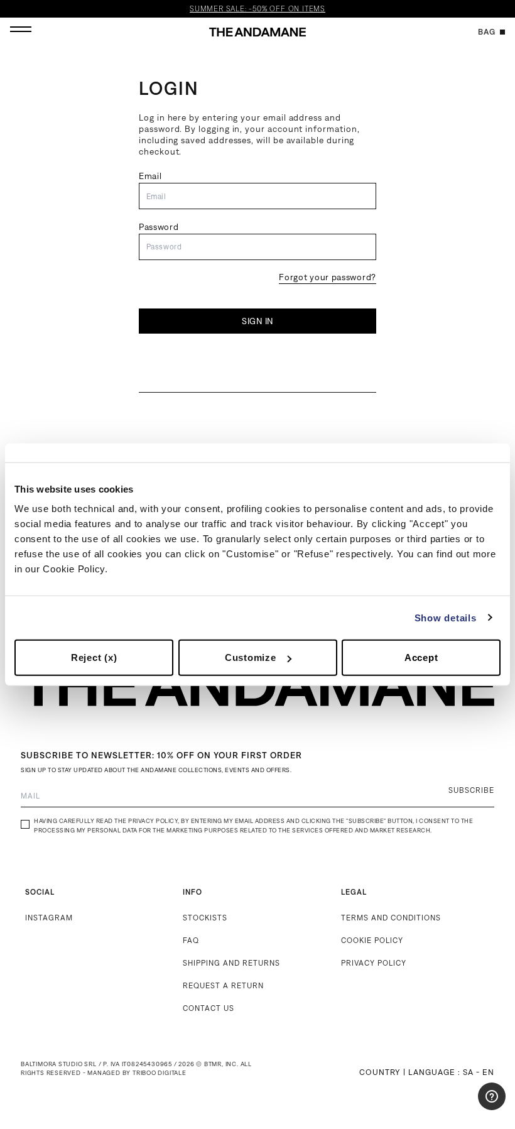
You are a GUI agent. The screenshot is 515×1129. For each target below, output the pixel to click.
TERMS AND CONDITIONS (391, 917)
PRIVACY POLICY (373, 963)
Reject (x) (94, 657)
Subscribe (471, 790)
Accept (421, 657)
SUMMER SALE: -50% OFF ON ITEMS (257, 8)
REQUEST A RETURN (223, 985)
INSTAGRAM (49, 917)
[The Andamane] (257, 32)
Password (159, 227)
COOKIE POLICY (372, 940)
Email (150, 176)
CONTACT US (208, 1008)
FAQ (191, 940)
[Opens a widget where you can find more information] (467, 1107)
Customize (250, 657)
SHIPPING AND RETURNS (231, 963)
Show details (446, 617)
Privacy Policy (153, 820)
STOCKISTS (205, 917)
